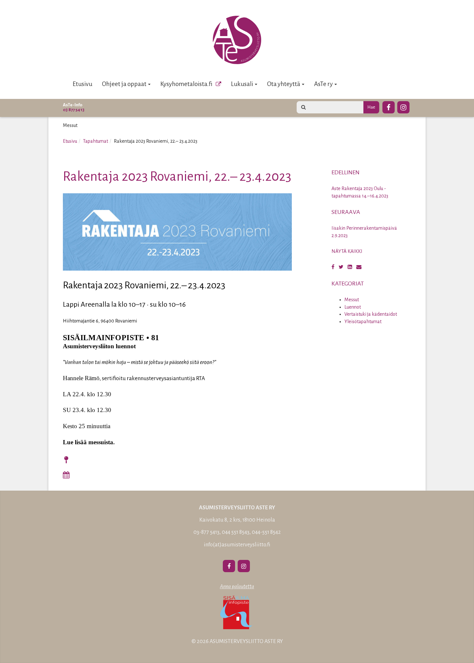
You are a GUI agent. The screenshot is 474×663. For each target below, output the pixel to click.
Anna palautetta (237, 587)
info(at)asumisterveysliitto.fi (237, 545)
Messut (351, 299)
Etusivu (82, 84)
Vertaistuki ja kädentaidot (370, 314)
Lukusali (242, 84)
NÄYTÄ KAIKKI (346, 251)
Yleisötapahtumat (362, 321)
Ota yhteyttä (284, 84)
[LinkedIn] (350, 267)
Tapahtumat (95, 141)
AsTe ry (324, 84)
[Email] (358, 267)
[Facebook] (388, 106)
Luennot (352, 307)
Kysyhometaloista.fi (186, 84)
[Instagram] (403, 106)
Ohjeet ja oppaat (124, 84)
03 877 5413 (73, 109)
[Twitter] (341, 267)
